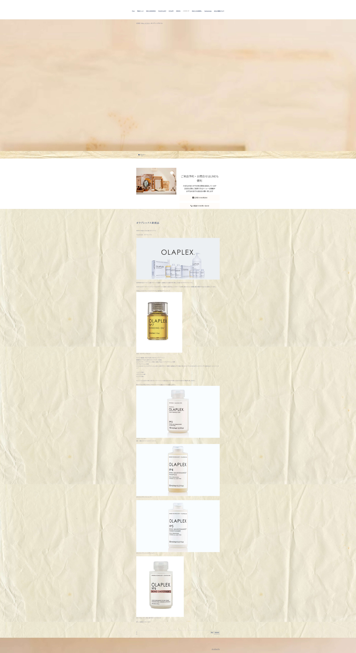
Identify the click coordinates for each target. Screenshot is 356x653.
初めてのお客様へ (197, 11)
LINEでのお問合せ (200, 197)
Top (133, 11)
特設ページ (140, 11)
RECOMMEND (151, 11)
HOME (138, 23)
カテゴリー (143, 154)
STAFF (171, 11)
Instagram (208, 11)
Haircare (217, 632)
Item (212, 632)
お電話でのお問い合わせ (200, 206)
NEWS (178, 11)
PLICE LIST (162, 11)
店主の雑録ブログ (219, 11)
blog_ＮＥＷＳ (145, 23)
